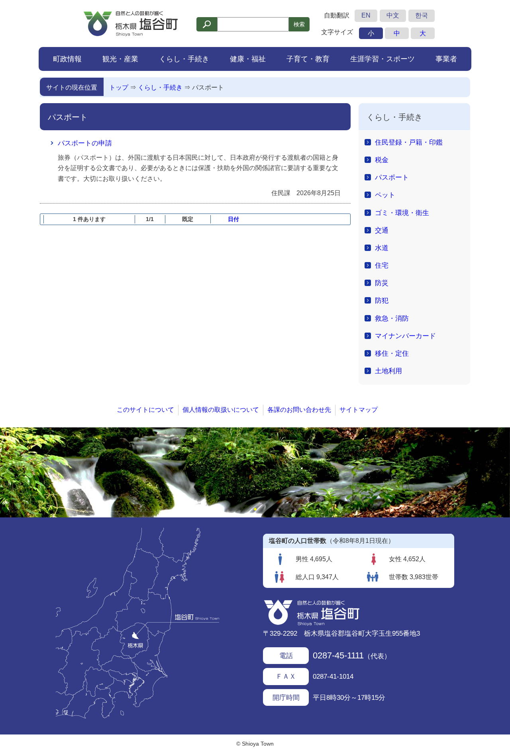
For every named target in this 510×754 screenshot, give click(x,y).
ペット (385, 195)
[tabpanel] (255, 472)
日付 (233, 219)
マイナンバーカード (405, 336)
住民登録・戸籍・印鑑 (409, 142)
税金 (381, 160)
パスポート (208, 87)
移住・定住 (392, 353)
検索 (299, 24)
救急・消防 (392, 318)
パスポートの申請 (85, 143)
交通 (381, 230)
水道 (381, 248)
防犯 (381, 300)
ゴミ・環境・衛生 (402, 213)
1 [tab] (255, 509)
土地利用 (388, 371)
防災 (381, 283)
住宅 (381, 265)
